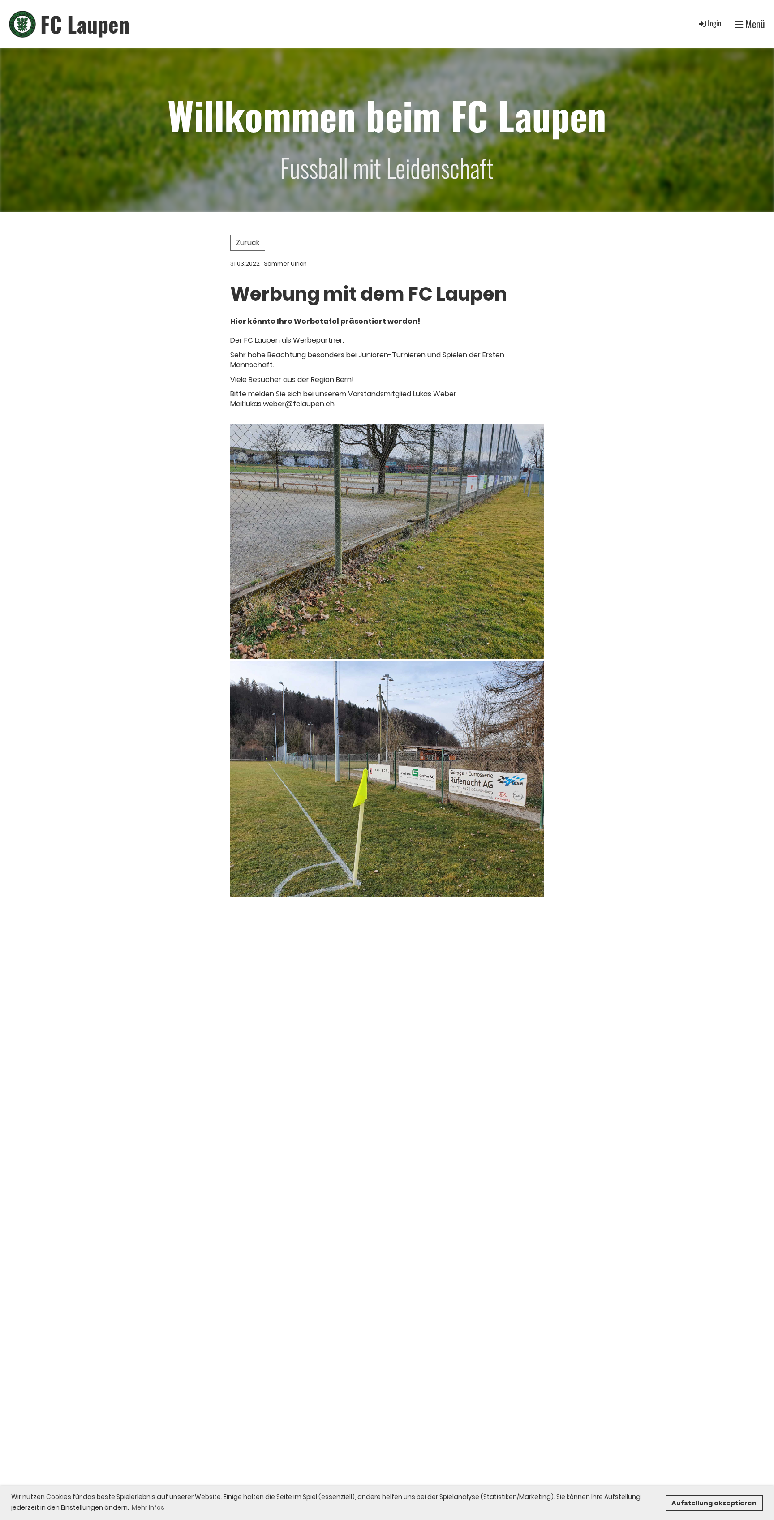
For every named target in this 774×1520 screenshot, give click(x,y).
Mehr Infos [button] (148, 1507)
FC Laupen (84, 24)
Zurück (247, 242)
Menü (754, 24)
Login (714, 23)
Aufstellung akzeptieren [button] (714, 1503)
